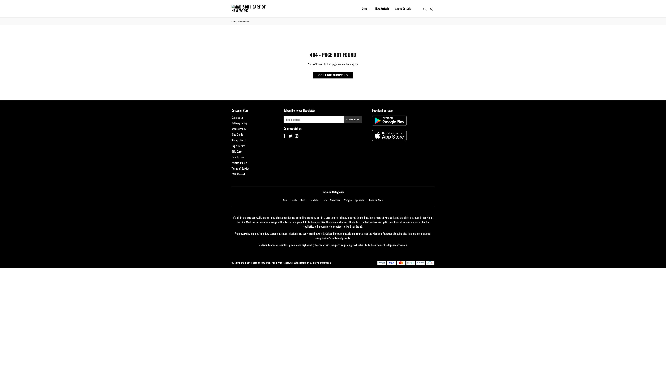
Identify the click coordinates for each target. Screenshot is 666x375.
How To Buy (238, 157)
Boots (303, 200)
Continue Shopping (333, 75)
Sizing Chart (238, 140)
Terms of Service (241, 168)
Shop (364, 8)
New (285, 200)
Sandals (314, 200)
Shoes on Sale (403, 8)
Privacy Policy (239, 163)
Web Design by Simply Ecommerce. (312, 263)
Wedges (348, 200)
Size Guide (237, 134)
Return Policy (239, 129)
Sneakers (335, 200)
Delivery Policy (239, 123)
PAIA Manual (238, 174)
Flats (324, 200)
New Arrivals (382, 8)
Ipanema (359, 200)
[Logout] (431, 8)
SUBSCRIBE (352, 119)
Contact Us (237, 117)
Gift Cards (237, 151)
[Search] (425, 8)
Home (234, 21)
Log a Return (238, 146)
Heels (294, 200)
